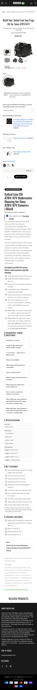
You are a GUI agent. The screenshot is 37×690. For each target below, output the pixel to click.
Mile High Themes (27, 677)
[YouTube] (10, 666)
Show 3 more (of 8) (9, 161)
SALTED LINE (12, 677)
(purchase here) (25, 509)
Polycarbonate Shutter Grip (22, 152)
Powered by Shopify (18, 679)
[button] (18, 165)
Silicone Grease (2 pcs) (20, 138)
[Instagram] (6, 666)
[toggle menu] (2, 3)
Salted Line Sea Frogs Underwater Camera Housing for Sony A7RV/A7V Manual (18, 547)
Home (3, 12)
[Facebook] (2, 666)
